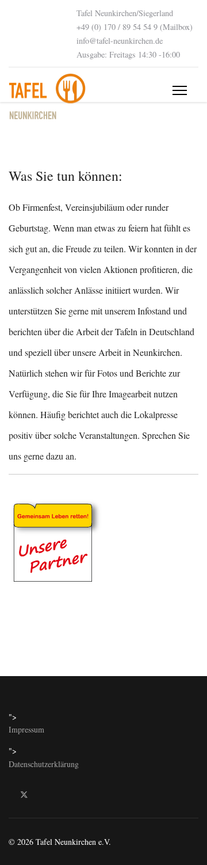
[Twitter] (24, 793)
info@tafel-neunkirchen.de (119, 40)
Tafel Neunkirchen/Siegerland (124, 12)
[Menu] (179, 90)
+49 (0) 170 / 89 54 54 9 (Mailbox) (134, 26)
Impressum (26, 729)
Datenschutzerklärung (44, 763)
